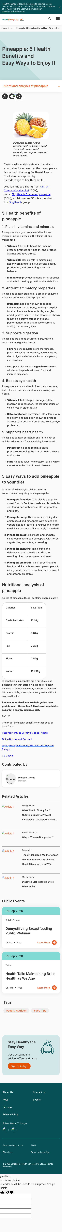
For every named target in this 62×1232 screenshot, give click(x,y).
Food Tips (40, 1010)
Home (4, 28)
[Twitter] (6, 1130)
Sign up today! (19, 1066)
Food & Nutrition (16, 1010)
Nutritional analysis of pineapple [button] (25, 86)
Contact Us (39, 1092)
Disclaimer (7, 1152)
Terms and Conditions (13, 1145)
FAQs (5, 1099)
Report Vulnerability (40, 1152)
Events (37, 1099)
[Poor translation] (9, 1192)
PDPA (33, 1145)
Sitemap (7, 1107)
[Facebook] (15, 1130)
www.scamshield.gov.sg (13, 11)
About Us (8, 1092)
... (11, 28)
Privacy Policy (10, 1114)
